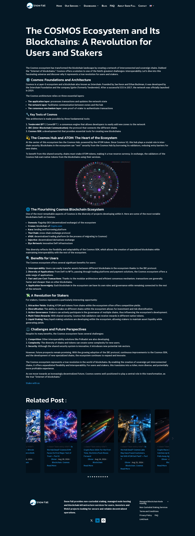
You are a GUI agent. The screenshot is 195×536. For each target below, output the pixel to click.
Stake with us (33, 383)
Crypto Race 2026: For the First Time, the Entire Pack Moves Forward (97, 453)
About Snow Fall (126, 6)
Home (59, 6)
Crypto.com (56, 226)
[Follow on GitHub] (103, 520)
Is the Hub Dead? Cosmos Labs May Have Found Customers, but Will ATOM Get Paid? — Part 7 (134, 452)
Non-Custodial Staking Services (153, 507)
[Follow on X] (91, 520)
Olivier (54, 459)
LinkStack (144, 519)
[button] (172, 438)
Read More (51, 465)
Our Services (71, 6)
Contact (142, 6)
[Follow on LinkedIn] (97, 520)
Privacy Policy (146, 515)
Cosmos (66, 462)
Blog (104, 6)
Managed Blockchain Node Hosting (151, 503)
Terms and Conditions (149, 511)
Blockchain (57, 462)
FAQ (112, 6)
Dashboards (90, 6)
